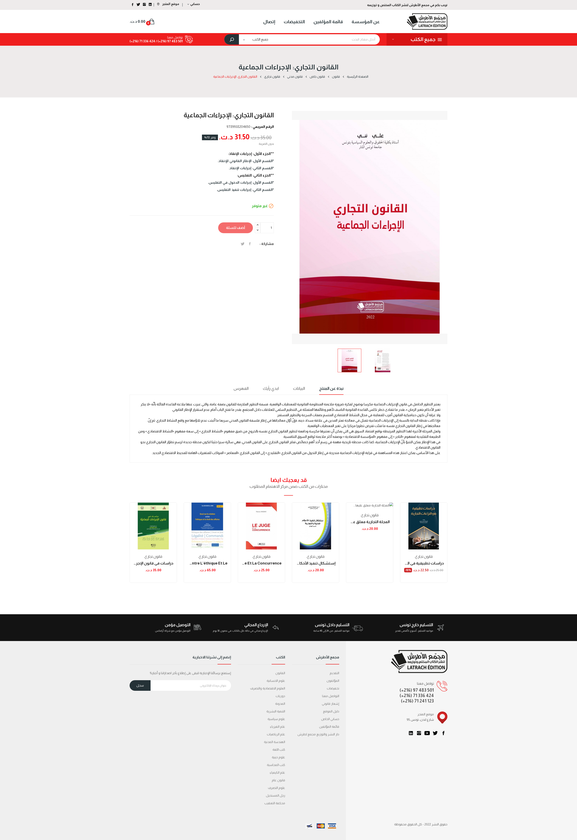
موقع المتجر (170, 4)
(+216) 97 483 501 (417, 690)
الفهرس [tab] (241, 388)
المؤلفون (333, 680)
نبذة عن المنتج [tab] (331, 388)
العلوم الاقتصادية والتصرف (267, 688)
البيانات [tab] (299, 388)
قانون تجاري (153, 556)
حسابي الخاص (330, 719)
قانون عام (278, 780)
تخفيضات (333, 688)
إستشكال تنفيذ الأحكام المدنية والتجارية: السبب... (315, 563)
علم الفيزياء (277, 726)
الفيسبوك (443, 733)
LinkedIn (411, 733)
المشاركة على (250, 243)
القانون (280, 673)
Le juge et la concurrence (261, 563)
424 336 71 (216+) (142, 41)
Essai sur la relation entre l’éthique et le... (207, 563)
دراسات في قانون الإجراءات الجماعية (153, 563)
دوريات (280, 696)
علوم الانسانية (276, 680)
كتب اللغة (278, 749)
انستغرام (419, 733)
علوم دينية (278, 757)
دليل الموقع (331, 711)
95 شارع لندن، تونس (420, 719)
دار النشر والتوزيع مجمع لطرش (318, 734)
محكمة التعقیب (274, 803)
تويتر (435, 733)
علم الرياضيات (276, 734)
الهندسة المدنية (274, 742)
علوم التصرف (276, 788)
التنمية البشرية (275, 711)
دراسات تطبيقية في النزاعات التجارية (424, 563)
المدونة (280, 703)
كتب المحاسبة (276, 765)
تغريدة (242, 243)
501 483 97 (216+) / (169, 41)
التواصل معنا (330, 696)
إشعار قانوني (330, 703)
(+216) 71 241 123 (417, 700)
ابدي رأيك (271, 388)
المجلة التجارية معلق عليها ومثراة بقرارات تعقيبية (370, 522)
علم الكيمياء (277, 772)
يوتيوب (427, 733)
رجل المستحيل (275, 795)
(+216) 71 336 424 (417, 695)
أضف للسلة (235, 228)
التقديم (334, 673)
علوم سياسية (276, 719)
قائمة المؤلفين (329, 726)
